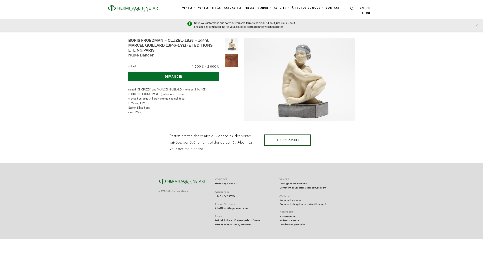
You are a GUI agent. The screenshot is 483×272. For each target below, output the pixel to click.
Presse (250, 7)
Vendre (263, 7)
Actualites (233, 7)
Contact (333, 7)
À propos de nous (306, 7)
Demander (173, 76)
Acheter (280, 7)
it (362, 13)
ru (368, 13)
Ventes (187, 7)
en (362, 7)
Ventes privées (209, 7)
